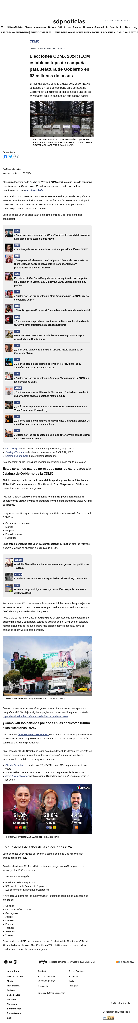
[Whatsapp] (16, 156)
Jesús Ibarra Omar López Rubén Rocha (76, 32)
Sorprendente (101, 27)
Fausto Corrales (40, 32)
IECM (62, 48)
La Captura (108, 32)
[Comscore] (125, 962)
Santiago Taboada (14, 452)
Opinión (52, 27)
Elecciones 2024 (48, 48)
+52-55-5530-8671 (46, 981)
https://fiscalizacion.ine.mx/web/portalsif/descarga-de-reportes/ (35, 716)
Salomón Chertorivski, (16, 456)
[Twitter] (10, 156)
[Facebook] (5, 156)
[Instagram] (15, 962)
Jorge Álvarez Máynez (17, 776)
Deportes (77, 27)
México (28, 27)
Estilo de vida (64, 27)
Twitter (72, 981)
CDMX (33, 48)
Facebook (73, 976)
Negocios (88, 27)
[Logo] (69, 22)
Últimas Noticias (15, 27)
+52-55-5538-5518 (46, 976)
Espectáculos (116, 27)
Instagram (73, 986)
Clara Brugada (13, 448)
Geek (127, 27)
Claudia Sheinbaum (15, 765)
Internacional (40, 27)
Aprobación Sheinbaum (15, 32)
